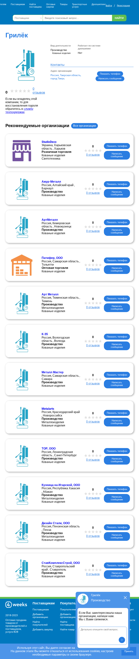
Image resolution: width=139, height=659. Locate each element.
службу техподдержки (19, 110)
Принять (128, 651)
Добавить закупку (43, 629)
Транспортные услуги (79, 5)
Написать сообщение (117, 155)
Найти (119, 18)
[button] (122, 640)
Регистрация (123, 5)
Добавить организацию (40, 616)
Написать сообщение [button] (109, 78)
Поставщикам (18, 4)
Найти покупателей (40, 623)
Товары (64, 4)
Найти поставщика (35, 5)
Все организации (84, 125)
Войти (109, 5)
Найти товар (67, 629)
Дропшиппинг (99, 4)
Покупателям (68, 609)
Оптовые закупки (50, 5)
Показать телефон (110, 73)
